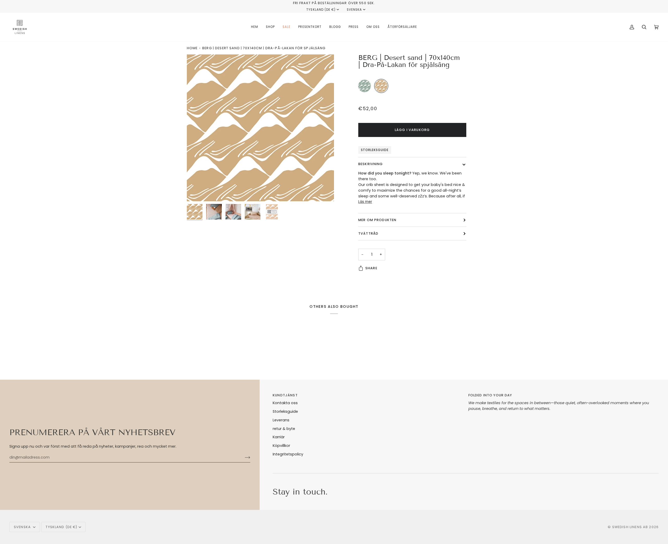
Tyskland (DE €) (321, 10)
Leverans (281, 420)
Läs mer (365, 201)
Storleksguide (375, 150)
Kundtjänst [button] (285, 395)
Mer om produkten (377, 220)
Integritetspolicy (288, 454)
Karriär (279, 437)
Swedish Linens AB (630, 527)
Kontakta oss (285, 402)
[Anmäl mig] (243, 457)
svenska (354, 10)
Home (192, 48)
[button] (270, 27)
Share (371, 268)
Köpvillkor (281, 445)
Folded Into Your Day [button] (490, 395)
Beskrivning (370, 164)
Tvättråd (368, 233)
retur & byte (284, 428)
